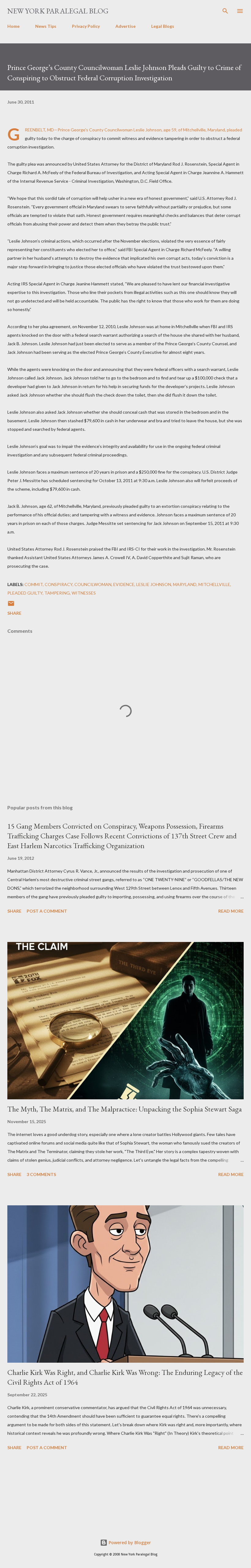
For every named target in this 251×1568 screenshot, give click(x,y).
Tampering (57, 592)
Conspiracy (59, 584)
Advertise (125, 26)
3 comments (41, 1174)
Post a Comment (47, 911)
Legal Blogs (162, 26)
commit (33, 584)
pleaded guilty (25, 592)
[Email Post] (11, 605)
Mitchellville (214, 584)
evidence (123, 584)
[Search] (225, 11)
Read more (231, 911)
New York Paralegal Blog (57, 11)
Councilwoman (92, 584)
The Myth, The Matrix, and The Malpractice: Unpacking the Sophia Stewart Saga (124, 1109)
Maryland (185, 584)
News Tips (45, 26)
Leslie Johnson (153, 584)
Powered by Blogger (129, 1542)
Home (13, 26)
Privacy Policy (86, 26)
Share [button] (14, 613)
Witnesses (84, 592)
